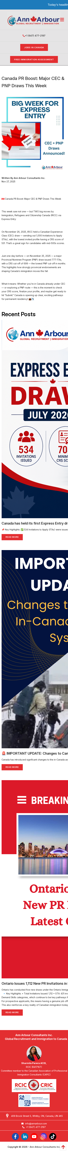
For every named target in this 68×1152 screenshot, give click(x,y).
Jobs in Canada (34, 47)
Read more (12, 537)
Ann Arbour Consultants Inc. (45, 1146)
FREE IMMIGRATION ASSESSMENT (34, 59)
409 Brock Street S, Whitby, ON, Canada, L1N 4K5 (37, 1116)
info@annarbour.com (36, 1123)
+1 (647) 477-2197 (35, 35)
